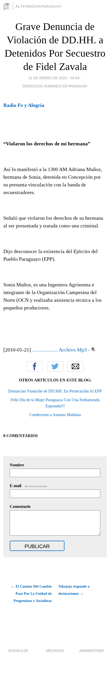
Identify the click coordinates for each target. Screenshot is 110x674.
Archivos (55, 651)
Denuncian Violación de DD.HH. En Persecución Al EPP (55, 391)
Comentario (20, 506)
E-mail (29, 486)
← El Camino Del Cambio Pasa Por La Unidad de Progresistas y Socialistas (31, 594)
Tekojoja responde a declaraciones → (74, 590)
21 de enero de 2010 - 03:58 (54, 78)
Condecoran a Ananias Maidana (55, 415)
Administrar (91, 651)
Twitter (55, 366)
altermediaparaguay (39, 6)
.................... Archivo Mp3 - (61, 350)
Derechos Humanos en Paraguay (55, 86)
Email (75, 366)
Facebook (34, 366)
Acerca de (18, 651)
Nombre (17, 465)
